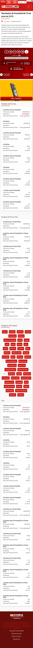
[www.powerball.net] (10, 6)
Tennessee (19, 382)
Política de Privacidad (16, 633)
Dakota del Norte (23, 370)
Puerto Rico (5, 378)
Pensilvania (27, 374)
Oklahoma (11, 374)
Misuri (13, 357)
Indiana (19, 344)
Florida (20, 340)
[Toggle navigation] (29, 6)
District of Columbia (9, 340)
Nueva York (21, 365)
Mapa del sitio (16, 639)
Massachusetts (16, 353)
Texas (26, 382)
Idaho (7, 344)
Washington (9, 391)
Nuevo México (12, 365)
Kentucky (12, 349)
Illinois (13, 344)
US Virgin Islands (9, 386)
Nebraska (27, 357)
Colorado (27, 332)
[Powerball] (2, 21)
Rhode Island (15, 378)
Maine (28, 349)
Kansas (5, 349)
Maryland (7, 353)
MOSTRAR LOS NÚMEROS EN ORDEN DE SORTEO (16, 58)
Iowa (26, 344)
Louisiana (20, 349)
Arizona (5, 332)
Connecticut (12, 336)
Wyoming (20, 395)
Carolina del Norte (10, 370)
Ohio (4, 374)
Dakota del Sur (9, 382)
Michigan (26, 353)
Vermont (19, 386)
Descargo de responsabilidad (16, 631)
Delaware (21, 336)
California (20, 332)
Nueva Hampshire (11, 361)
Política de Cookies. (16, 636)
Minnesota (6, 357)
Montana (19, 357)
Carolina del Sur (26, 378)
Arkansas (12, 332)
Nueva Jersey (23, 361)
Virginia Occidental (21, 391)
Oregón (19, 374)
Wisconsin (12, 395)
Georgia (26, 340)
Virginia (26, 386)
